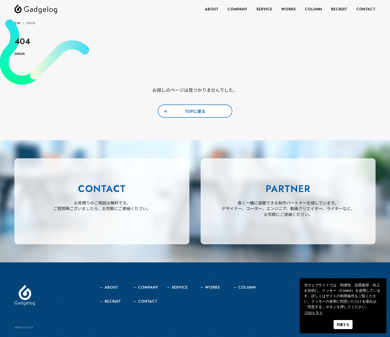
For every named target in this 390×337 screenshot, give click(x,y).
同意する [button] (343, 324)
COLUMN (313, 9)
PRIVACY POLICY (23, 327)
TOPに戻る (195, 111)
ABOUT (211, 9)
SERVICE (264, 9)
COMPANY (237, 9)
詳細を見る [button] (314, 313)
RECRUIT (339, 9)
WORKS (288, 9)
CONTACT (366, 9)
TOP (17, 23)
